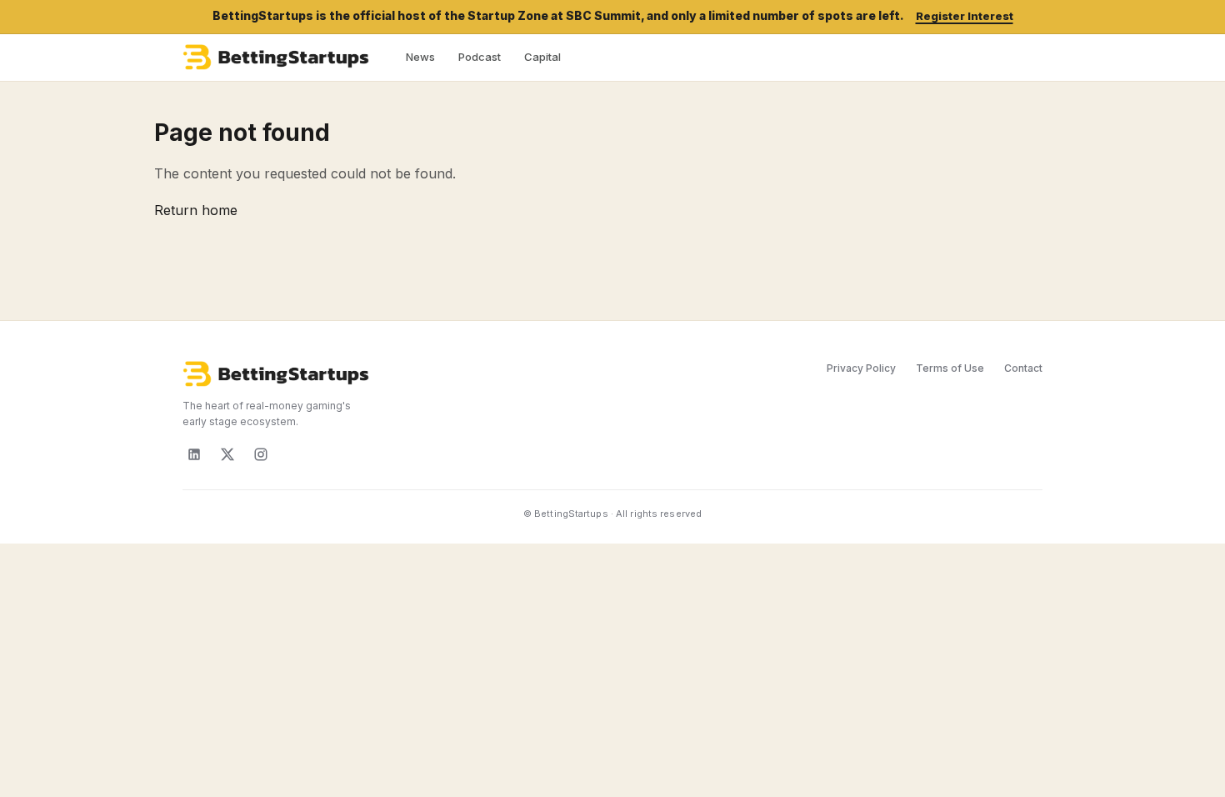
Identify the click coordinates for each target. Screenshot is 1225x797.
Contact (1023, 368)
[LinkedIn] (194, 454)
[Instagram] (260, 454)
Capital (542, 56)
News (420, 56)
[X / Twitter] (227, 454)
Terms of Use (950, 368)
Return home (196, 210)
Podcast (479, 56)
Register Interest (964, 16)
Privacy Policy (861, 368)
